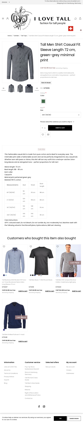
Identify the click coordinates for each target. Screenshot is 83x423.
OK (60, 418)
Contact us (28, 398)
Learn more (74, 418)
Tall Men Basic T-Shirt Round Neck (40, 280)
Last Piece (74, 262)
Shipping (28, 386)
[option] (11, 88)
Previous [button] (4, 88)
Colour (42, 93)
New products (50, 367)
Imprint (6, 380)
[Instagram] (44, 406)
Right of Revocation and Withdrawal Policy (32, 394)
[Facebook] (39, 406)
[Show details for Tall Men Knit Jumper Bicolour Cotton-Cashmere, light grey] (68, 260)
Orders (68, 370)
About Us (7, 370)
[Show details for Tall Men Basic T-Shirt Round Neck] (41, 260)
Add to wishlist (42, 134)
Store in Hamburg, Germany (31, 373)
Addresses (70, 373)
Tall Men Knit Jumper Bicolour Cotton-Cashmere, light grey (66, 281)
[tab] (41, 149)
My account (70, 367)
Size (42, 108)
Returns (27, 390)
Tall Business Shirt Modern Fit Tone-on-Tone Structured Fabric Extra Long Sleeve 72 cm (14, 282)
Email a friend (48, 134)
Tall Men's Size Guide (32, 383)
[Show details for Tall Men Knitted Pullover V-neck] (14, 315)
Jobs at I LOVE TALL (10, 367)
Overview (41, 149)
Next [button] (37, 88)
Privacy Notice (9, 377)
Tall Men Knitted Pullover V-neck (13, 334)
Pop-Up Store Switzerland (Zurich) (32, 368)
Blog (5, 383)
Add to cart (60, 128)
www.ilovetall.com (73, 1)
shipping (65, 68)
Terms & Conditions (11, 373)
